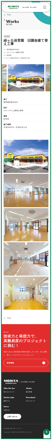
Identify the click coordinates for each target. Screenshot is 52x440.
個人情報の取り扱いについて (13, 428)
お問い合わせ (12, 416)
